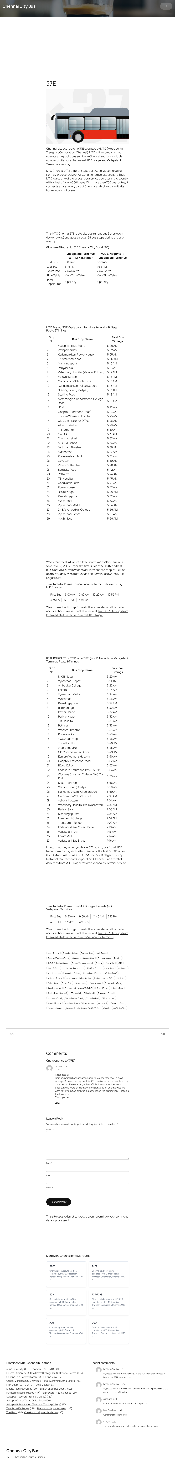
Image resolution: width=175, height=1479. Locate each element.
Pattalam (121, 978)
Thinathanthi (89, 993)
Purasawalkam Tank (113, 983)
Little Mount (45, 1384)
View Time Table (75, 275)
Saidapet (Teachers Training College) (29, 1396)
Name (49, 1163)
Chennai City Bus (19, 6)
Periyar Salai (67, 983)
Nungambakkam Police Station (78, 978)
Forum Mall (110, 963)
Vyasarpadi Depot (118, 1003)
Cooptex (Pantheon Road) (58, 958)
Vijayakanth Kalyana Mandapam (43, 1412)
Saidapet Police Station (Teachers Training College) (36, 1404)
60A (51, 1294)
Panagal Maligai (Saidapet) (23, 1392)
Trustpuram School (105, 993)
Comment (50, 1129)
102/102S (97, 1294)
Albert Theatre (53, 953)
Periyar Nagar (53, 983)
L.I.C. (29, 1384)
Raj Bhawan (51, 1392)
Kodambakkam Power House (72, 968)
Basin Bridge (101, 953)
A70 (51, 1322)
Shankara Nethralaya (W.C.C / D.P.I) (79, 988)
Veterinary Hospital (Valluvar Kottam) (80, 1003)
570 (114, 1421)
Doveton (117, 958)
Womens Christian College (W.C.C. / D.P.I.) (83, 1008)
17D (163, 1033)
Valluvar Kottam (108, 998)
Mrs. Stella (108, 1410)
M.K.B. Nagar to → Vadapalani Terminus (113, 256)
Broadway (39, 1369)
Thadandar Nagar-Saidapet (54, 1408)
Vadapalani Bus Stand (74, 998)
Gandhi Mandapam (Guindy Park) (27, 1380)
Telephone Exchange (21, 1408)
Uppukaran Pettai (55, 998)
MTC (103, 148)
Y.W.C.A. (106, 1008)
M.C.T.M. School (93, 968)
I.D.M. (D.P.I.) (53, 968)
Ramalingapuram (54, 988)
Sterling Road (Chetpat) (57, 993)
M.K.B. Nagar (109, 968)
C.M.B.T (54, 1369)
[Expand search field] (166, 6)
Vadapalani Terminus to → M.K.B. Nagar (80, 256)
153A (123, 1383)
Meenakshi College (72, 973)
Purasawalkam (95, 983)
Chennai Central (71, 1373)
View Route (72, 271)
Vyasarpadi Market (55, 1008)
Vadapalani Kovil (92, 998)
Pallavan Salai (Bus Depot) (56, 1388)
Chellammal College (44, 1373)
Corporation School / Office (83, 958)
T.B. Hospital (76, 993)
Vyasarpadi (102, 1003)
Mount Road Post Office (22, 1388)
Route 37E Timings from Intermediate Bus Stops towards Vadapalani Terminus (87, 935)
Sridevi (57, 1069)
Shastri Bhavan (103, 988)
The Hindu (14, 1412)
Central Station (17, 1373)
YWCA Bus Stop (119, 1008)
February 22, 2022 (62, 1066)
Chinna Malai (53, 1377)
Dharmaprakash (104, 958)
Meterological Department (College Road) (100, 973)
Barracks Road (87, 953)
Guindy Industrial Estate (65, 1380)
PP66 (52, 1266)
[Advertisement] (87, 44)
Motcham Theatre (55, 978)
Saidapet (69, 1392)
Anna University (17, 1369)
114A (120, 1410)
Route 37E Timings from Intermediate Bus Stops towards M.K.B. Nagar (87, 613)
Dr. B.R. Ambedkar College (58, 963)
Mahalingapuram (54, 973)
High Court (14, 1384)
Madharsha (122, 968)
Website (49, 1187)
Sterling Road (118, 988)
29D (94, 1322)
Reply (57, 1102)
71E (116, 1398)
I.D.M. (120, 963)
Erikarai (99, 963)
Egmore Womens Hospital (82, 963)
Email (49, 1175)
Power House (80, 983)
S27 (12, 1033)
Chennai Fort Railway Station (24, 1377)
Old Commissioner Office (104, 978)
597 (123, 1369)
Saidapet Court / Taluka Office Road (28, 1400)
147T (94, 1266)
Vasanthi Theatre (54, 1003)
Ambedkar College (70, 953)
